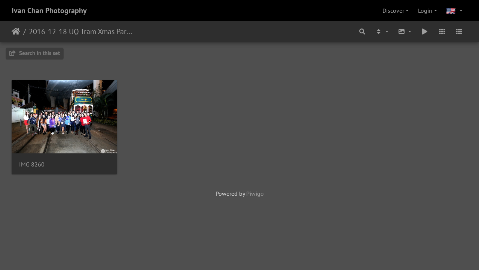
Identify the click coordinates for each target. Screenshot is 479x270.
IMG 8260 (32, 164)
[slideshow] (424, 31)
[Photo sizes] (405, 31)
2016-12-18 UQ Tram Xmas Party (80, 31)
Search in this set (39, 53)
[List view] (458, 31)
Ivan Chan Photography (49, 10)
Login (425, 10)
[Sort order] (381, 31)
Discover (393, 10)
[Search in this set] (362, 31)
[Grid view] (442, 31)
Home (16, 31)
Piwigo (255, 193)
